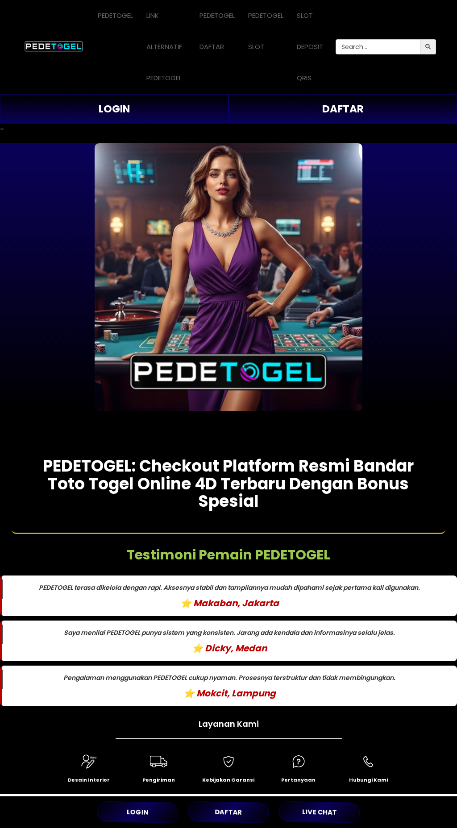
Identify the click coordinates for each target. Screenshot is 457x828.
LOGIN (114, 109)
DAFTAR (343, 109)
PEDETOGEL (115, 15)
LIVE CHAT (319, 811)
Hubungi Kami (368, 779)
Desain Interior (89, 779)
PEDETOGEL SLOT (265, 31)
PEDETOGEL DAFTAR (217, 31)
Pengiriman (158, 779)
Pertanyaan (298, 779)
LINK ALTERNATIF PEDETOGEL (164, 47)
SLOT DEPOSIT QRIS (310, 47)
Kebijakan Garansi (228, 779)
